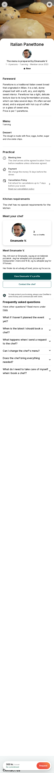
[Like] (49, 4)
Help (5, 310)
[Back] (4, 4)
